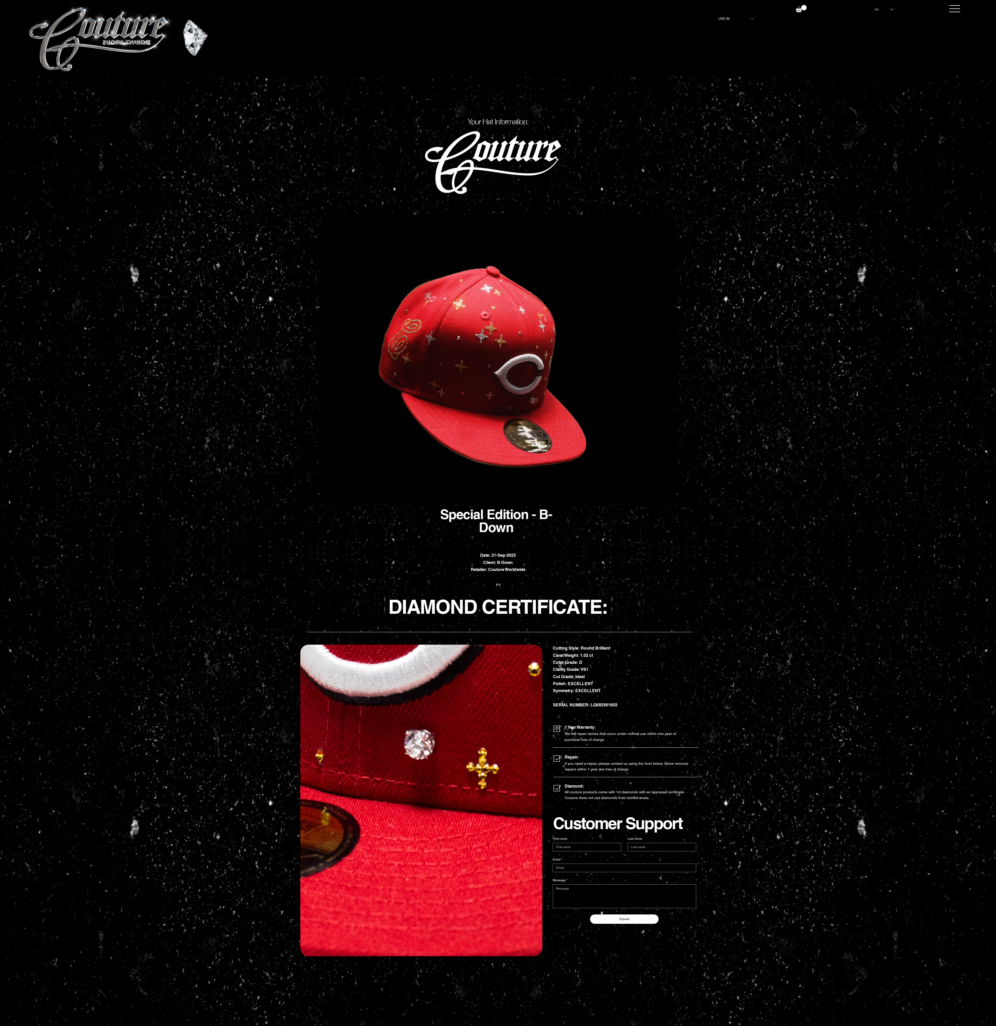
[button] (736, 19)
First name (560, 839)
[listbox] (736, 19)
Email (558, 859)
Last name (634, 839)
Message (560, 880)
